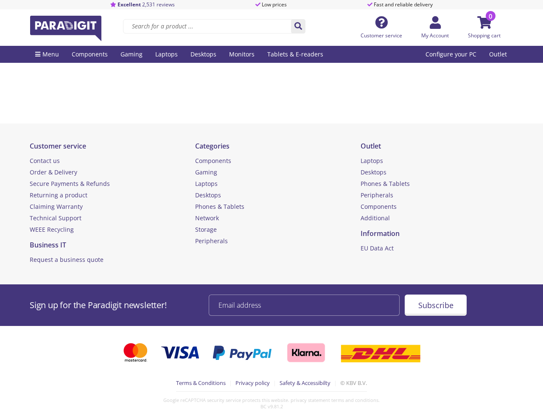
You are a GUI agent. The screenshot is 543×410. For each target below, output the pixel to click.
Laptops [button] (166, 54)
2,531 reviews (146, 4)
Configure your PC (450, 54)
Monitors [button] (242, 54)
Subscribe (435, 305)
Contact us (45, 161)
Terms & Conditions (201, 383)
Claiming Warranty (56, 206)
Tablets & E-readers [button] (295, 54)
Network (207, 218)
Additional (375, 218)
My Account (435, 35)
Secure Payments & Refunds (70, 184)
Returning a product (58, 195)
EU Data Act (377, 248)
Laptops (206, 184)
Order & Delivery (53, 172)
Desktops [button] (203, 54)
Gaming (206, 172)
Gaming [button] (131, 54)
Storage (206, 229)
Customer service (381, 35)
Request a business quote (67, 260)
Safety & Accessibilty (305, 383)
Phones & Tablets (219, 206)
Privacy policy (252, 383)
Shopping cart (484, 35)
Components (213, 161)
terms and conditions (354, 400)
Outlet (498, 54)
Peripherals (211, 241)
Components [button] (90, 54)
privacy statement (310, 400)
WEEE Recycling (52, 229)
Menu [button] (50, 54)
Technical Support (55, 218)
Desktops (208, 195)
